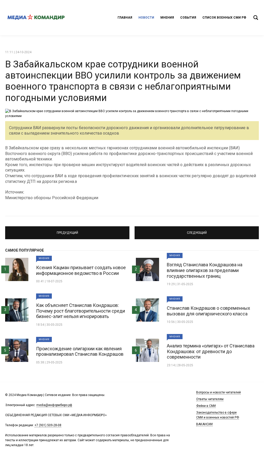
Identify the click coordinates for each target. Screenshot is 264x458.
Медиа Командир (36, 17)
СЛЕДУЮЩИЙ (197, 230)
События (188, 17)
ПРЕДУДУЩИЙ (67, 230)
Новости (146, 17)
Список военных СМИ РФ (224, 17)
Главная (125, 17)
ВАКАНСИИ (204, 424)
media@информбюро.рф (54, 405)
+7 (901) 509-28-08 (48, 425)
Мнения (167, 17)
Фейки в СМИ (206, 406)
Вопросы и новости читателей (218, 392)
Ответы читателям (210, 399)
